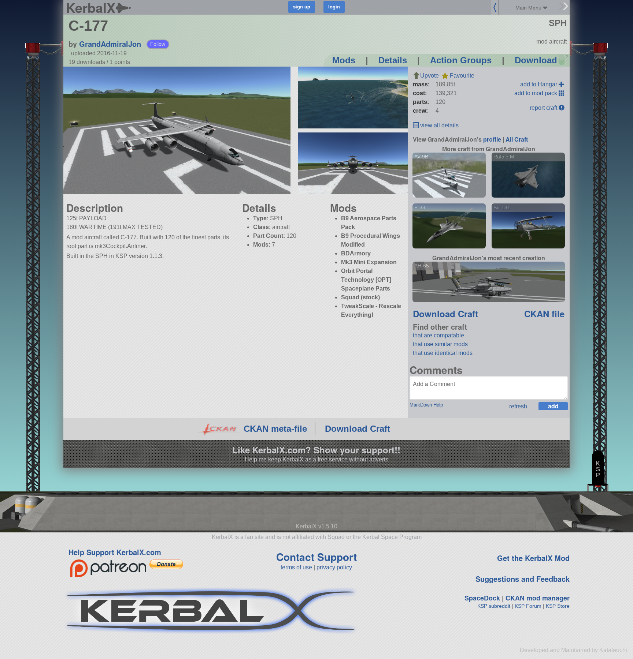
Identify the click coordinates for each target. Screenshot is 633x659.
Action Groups (461, 60)
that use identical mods (443, 353)
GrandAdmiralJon (110, 43)
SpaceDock (482, 598)
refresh (518, 406)
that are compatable (438, 335)
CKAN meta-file (275, 429)
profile (492, 139)
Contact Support (316, 556)
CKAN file (544, 313)
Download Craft (445, 313)
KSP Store (558, 606)
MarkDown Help (426, 405)
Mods (343, 60)
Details (392, 60)
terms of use (296, 567)
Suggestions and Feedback (522, 578)
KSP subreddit (493, 606)
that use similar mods (440, 344)
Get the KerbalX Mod (533, 558)
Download (536, 60)
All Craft (517, 139)
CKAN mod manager (538, 598)
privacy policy (334, 567)
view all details (439, 125)
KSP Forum (528, 606)
